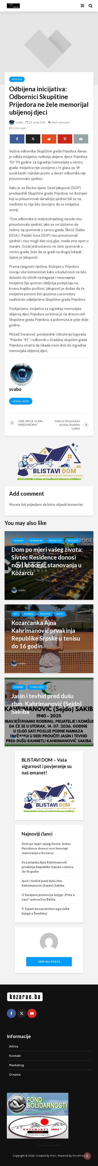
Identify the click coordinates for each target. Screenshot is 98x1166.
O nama (15, 1074)
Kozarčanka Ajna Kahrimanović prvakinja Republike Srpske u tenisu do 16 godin (47, 867)
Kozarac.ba (36, 540)
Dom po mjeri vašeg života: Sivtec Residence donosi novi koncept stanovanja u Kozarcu (46, 848)
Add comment (61, 122)
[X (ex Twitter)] (21, 1013)
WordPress (78, 1155)
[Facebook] (11, 1013)
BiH (16, 613)
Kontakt (15, 1056)
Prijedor (17, 79)
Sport (60, 613)
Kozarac (19, 540)
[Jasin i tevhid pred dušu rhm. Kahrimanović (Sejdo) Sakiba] (49, 711)
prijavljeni (34, 504)
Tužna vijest (37, 687)
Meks (53, 1155)
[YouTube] (31, 1013)
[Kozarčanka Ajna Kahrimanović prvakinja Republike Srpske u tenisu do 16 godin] (49, 638)
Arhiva (13, 1046)
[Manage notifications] (87, 1156)
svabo (19, 122)
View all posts (21, 401)
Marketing (55, 540)
